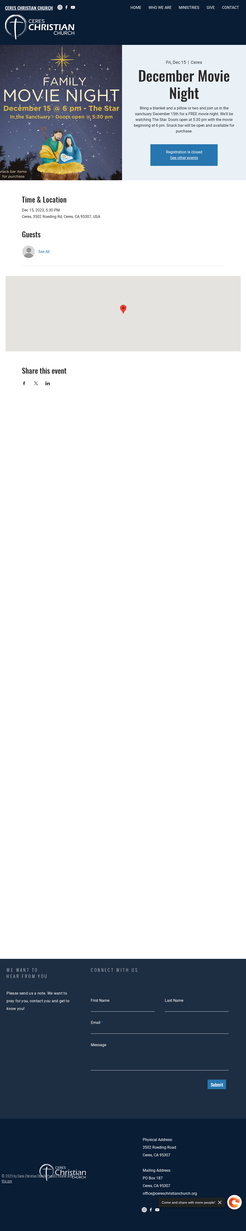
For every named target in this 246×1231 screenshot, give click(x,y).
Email (95, 1023)
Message (98, 1045)
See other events (184, 158)
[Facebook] (66, 7)
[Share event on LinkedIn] (47, 383)
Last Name (174, 1001)
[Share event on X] (36, 383)
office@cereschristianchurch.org (170, 1193)
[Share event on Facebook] (24, 383)
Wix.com (7, 1180)
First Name (100, 1001)
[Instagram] (59, 7)
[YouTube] (72, 7)
